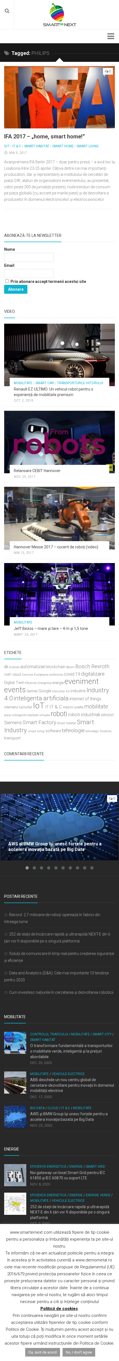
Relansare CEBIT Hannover (37, 470)
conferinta (56, 674)
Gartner (32, 691)
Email (9, 265)
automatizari (32, 666)
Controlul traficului (49, 1034)
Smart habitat (66, 723)
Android (14, 667)
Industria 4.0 (61, 691)
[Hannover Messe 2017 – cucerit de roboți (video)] (59, 518)
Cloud (53, 1108)
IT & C (16, 146)
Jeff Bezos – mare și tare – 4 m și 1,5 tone (51, 628)
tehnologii (92, 731)
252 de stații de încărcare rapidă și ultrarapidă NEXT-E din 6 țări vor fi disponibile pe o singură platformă (70, 1212)
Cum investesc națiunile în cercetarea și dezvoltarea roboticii (61, 992)
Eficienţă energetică (48, 1167)
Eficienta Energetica (38, 683)
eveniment (81, 681)
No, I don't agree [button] (79, 1352)
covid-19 (72, 674)
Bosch (70, 667)
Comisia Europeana (35, 674)
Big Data (37, 1108)
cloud (17, 674)
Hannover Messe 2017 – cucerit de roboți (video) (56, 547)
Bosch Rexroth (92, 666)
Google (44, 691)
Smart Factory (39, 722)
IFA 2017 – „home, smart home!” (44, 136)
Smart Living (88, 146)
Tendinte (106, 731)
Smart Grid (95, 1167)
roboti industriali (84, 714)
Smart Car (44, 383)
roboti (59, 714)
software (53, 731)
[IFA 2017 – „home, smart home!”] (59, 97)
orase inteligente (15, 715)
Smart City (102, 1034)
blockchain (56, 667)
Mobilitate (23, 383)
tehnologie (73, 730)
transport (12, 738)
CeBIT (8, 674)
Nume (9, 249)
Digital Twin (14, 682)
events (15, 689)
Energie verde (98, 1195)
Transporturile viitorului (80, 383)
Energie (76, 1167)
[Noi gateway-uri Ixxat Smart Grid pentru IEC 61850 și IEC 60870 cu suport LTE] (15, 1175)
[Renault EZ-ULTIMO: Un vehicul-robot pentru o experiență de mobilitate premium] (59, 355)
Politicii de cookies (59, 1308)
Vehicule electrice (68, 1074)
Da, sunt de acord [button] (43, 1352)
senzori (107, 715)
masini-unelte (73, 707)
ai (6, 666)
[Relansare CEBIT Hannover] (59, 442)
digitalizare (93, 674)
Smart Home (63, 146)
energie (58, 683)
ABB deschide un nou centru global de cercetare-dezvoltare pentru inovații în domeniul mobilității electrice (72, 1085)
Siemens (13, 722)
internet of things (85, 698)
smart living (36, 731)
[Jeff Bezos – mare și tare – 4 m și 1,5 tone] (59, 594)
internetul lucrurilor (18, 707)
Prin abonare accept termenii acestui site (48, 281)
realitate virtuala (38, 715)
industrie (78, 691)
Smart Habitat (36, 146)
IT (47, 707)
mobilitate (96, 706)
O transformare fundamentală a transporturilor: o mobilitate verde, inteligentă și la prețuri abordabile (71, 1051)
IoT (6, 146)
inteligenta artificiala (41, 698)
